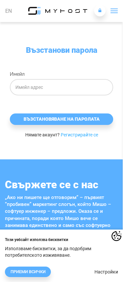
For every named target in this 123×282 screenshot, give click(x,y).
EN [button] (8, 11)
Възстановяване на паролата (62, 119)
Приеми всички (28, 271)
